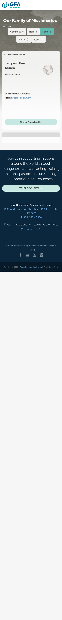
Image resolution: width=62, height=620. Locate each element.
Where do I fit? (29, 188)
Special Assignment (21, 97)
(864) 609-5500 (33, 217)
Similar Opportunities (31, 122)
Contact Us (31, 229)
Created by (9, 267)
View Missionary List (18, 54)
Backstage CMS (51, 267)
